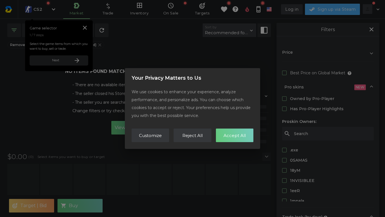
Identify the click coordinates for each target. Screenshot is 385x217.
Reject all (192, 135)
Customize (150, 135)
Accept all (235, 135)
